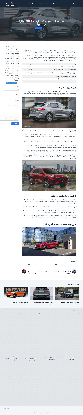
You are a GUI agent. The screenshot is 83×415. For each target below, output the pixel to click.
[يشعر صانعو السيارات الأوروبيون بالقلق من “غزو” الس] (16, 58)
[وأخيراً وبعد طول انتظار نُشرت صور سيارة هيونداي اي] (6, 73)
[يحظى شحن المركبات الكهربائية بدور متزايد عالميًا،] (6, 48)
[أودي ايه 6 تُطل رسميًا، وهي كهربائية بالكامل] (58, 358)
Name (17, 89)
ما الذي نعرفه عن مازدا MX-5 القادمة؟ (20, 302)
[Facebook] (69, 264)
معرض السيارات (32, 3)
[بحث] (78, 3)
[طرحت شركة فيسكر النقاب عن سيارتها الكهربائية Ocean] (6, 53)
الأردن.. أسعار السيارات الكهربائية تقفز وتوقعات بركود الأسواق (11, 358)
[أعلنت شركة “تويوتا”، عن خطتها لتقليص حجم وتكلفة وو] (16, 68)
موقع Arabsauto (38, 27)
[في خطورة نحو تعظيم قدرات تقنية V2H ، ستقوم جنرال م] (11, 48)
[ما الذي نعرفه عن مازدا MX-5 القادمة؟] (16, 293)
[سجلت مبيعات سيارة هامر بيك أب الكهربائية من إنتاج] (16, 63)
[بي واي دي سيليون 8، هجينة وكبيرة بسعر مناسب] (41, 293)
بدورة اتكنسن (55, 145)
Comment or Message (13, 106)
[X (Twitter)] (56, 264)
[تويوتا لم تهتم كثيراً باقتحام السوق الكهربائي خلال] (16, 53)
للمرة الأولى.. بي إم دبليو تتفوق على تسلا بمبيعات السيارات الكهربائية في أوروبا (30, 358)
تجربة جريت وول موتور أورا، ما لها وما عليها (68, 358)
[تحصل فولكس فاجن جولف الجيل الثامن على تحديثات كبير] (11, 63)
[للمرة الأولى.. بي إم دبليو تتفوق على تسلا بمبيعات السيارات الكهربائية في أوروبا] (39, 358)
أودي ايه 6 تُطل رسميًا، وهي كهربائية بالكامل (49, 358)
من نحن (47, 3)
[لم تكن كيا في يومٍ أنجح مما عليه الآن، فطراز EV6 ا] (16, 78)
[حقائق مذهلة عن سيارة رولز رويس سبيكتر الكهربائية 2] (6, 58)
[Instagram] (73, 3)
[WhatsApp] (29, 264)
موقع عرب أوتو (70, 47)
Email (17, 94)
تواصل (40, 3)
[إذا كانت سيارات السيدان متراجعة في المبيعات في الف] (16, 48)
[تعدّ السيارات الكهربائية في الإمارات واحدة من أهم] (16, 73)
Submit (15, 123)
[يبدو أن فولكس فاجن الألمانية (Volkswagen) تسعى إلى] (11, 53)
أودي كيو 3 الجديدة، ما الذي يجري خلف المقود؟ (69, 302)
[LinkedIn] (42, 264)
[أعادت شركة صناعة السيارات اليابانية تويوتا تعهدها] (6, 63)
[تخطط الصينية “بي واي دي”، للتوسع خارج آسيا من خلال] (6, 68)
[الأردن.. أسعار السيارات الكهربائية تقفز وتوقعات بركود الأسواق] (19, 358)
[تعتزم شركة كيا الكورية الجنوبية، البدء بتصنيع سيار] (11, 58)
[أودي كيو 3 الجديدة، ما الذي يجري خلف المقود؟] (67, 293)
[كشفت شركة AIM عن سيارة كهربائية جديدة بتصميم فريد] (11, 73)
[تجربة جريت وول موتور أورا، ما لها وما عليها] (77, 358)
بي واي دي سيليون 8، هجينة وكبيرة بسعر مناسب (43, 302)
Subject (17, 100)
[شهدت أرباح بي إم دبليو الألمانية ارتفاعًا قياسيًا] (11, 78)
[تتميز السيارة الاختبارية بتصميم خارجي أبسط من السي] (11, 68)
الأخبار (52, 3)
